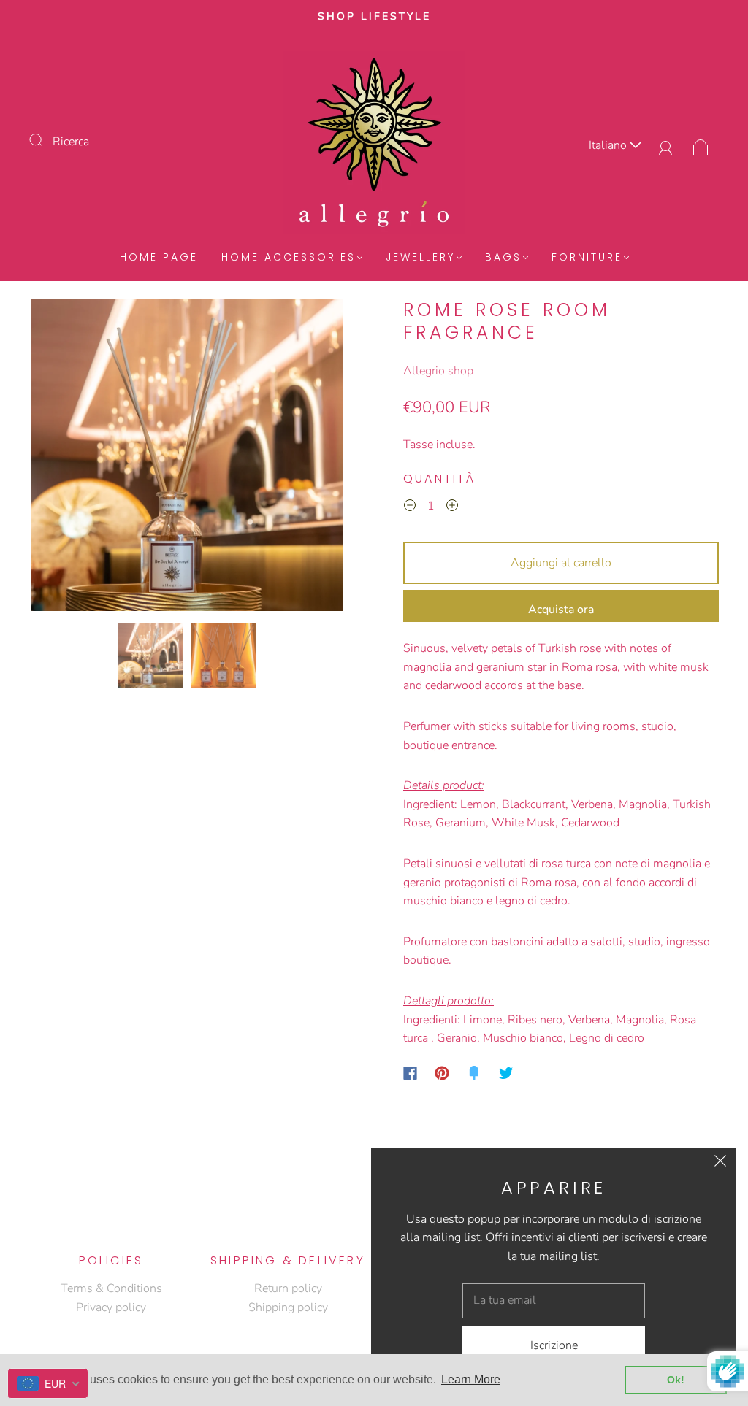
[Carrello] (701, 145)
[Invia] (45, 140)
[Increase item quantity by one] (452, 508)
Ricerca (71, 142)
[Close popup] (720, 1164)
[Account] (666, 145)
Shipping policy (288, 1307)
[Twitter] (506, 1073)
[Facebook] (410, 1073)
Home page (159, 257)
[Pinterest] (442, 1073)
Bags (503, 257)
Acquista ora (561, 610)
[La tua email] (553, 1300)
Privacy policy (111, 1307)
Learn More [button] (470, 1379)
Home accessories (288, 257)
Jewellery (420, 257)
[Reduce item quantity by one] (410, 508)
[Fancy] (474, 1073)
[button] (62, 458)
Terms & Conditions (111, 1288)
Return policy (288, 1288)
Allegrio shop (438, 371)
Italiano (609, 145)
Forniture (587, 257)
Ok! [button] (675, 1380)
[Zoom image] (187, 458)
